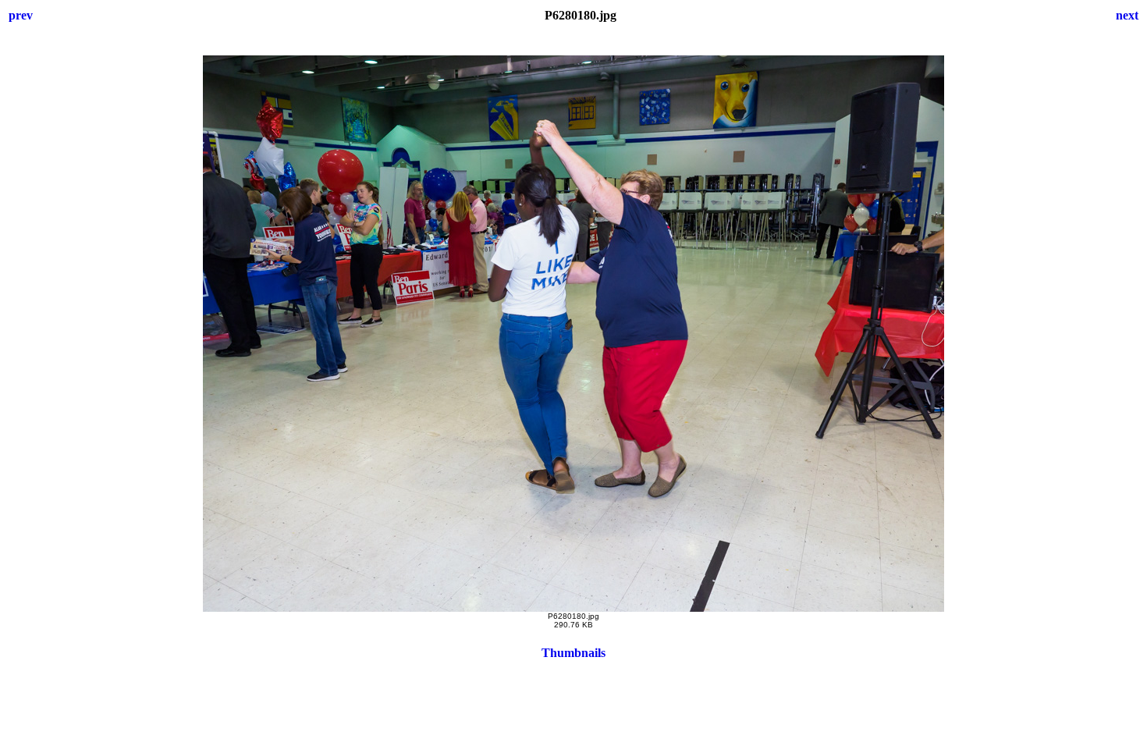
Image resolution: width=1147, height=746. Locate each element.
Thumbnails (573, 652)
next (1127, 15)
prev (21, 15)
